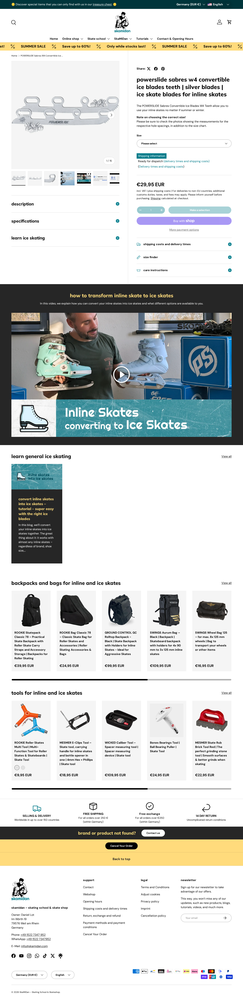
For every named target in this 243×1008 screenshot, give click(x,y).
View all (226, 456)
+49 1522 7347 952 (33, 935)
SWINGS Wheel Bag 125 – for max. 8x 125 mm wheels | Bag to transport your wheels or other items (211, 641)
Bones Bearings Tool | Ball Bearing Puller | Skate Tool (165, 747)
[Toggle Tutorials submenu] (151, 39)
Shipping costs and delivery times (105, 908)
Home (54, 39)
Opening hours (92, 901)
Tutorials (142, 39)
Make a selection (200, 210)
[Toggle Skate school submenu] (108, 39)
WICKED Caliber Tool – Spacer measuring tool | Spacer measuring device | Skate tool (121, 749)
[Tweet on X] (148, 68)
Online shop (70, 39)
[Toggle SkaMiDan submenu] (130, 39)
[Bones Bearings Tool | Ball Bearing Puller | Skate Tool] (166, 720)
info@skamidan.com (34, 946)
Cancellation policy (153, 916)
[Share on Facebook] (155, 68)
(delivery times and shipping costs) (187, 161)
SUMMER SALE (150, 46)
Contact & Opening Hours (175, 39)
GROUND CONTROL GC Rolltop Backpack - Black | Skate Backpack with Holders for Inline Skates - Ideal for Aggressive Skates (121, 643)
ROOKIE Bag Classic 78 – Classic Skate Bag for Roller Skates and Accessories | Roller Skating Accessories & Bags (76, 643)
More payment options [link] (184, 230)
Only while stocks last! (101, 46)
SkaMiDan (121, 39)
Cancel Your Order (121, 845)
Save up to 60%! (52, 46)
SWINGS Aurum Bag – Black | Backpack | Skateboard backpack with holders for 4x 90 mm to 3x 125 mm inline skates (166, 643)
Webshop (89, 894)
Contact (88, 887)
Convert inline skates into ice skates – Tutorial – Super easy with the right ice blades (36, 509)
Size (139, 135)
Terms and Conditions (155, 887)
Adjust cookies (150, 894)
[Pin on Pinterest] (163, 68)
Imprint (145, 908)
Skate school (97, 39)
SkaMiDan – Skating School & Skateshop (40, 992)
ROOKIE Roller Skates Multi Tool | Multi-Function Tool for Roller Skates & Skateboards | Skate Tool (30, 751)
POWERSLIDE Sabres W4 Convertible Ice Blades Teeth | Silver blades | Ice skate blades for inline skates (42, 55)
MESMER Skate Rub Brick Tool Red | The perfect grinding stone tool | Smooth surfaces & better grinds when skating (211, 753)
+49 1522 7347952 (39, 939)
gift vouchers (30, 4)
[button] (229, 22)
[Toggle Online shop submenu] (82, 39)
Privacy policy (150, 901)
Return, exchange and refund (102, 916)
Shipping (156, 198)
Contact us (153, 833)
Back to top (121, 859)
